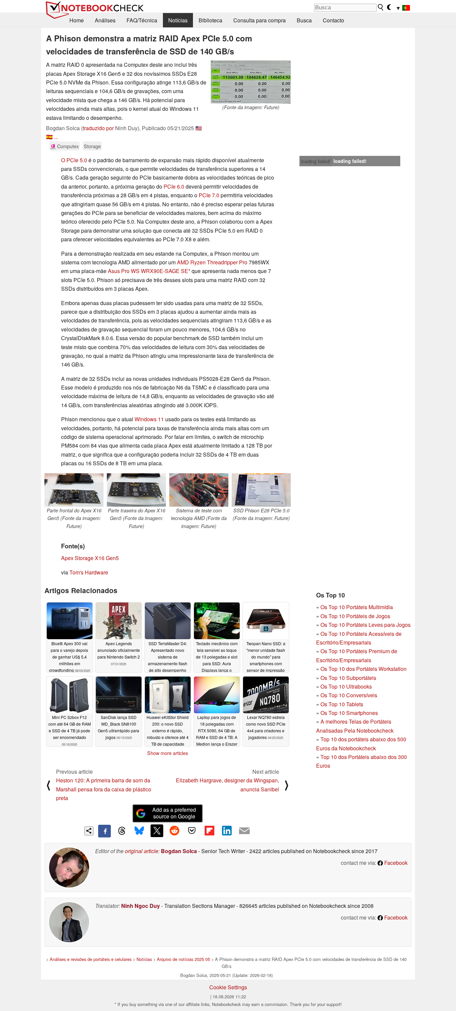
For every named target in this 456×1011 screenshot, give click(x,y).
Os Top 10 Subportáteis (348, 678)
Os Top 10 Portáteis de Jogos (355, 616)
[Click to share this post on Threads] (122, 831)
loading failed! (315, 161)
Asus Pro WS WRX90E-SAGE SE (148, 271)
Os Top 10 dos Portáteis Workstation (363, 669)
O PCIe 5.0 (74, 160)
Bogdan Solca (179, 851)
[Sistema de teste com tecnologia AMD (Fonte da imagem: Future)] (198, 490)
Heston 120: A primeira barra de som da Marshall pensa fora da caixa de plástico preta (103, 789)
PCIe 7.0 (209, 195)
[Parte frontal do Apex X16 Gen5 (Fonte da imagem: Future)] (73, 490)
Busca (304, 20)
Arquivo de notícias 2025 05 (183, 959)
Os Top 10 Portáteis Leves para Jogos (365, 624)
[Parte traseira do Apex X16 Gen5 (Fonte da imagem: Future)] (136, 490)
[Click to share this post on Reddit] (174, 830)
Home (76, 20)
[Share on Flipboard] (209, 830)
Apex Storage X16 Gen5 (90, 558)
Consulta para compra (259, 20)
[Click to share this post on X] (157, 830)
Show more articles (167, 753)
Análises (105, 20)
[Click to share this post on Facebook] (104, 831)
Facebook (395, 862)
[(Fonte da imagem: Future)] (251, 81)
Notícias (178, 20)
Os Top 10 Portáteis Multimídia (356, 607)
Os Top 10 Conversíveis (348, 695)
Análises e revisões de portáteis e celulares (91, 959)
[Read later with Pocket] (192, 830)
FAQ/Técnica (142, 20)
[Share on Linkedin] (226, 830)
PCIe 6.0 (174, 186)
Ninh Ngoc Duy (140, 906)
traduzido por (98, 128)
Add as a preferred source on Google (174, 813)
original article (141, 851)
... (56, 137)
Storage (92, 146)
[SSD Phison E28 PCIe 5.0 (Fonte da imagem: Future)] (261, 490)
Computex (67, 146)
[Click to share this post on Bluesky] (139, 831)
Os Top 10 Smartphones (349, 713)
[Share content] (88, 830)
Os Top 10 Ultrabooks (346, 686)
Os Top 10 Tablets (341, 704)
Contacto (333, 20)
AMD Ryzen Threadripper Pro (212, 262)
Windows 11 (149, 419)
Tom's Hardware (88, 572)
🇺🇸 (198, 128)
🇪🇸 (49, 137)
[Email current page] (244, 831)
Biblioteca (210, 20)
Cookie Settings (228, 987)
